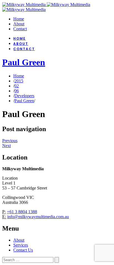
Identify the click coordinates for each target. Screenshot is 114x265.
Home (18, 76)
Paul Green (23, 62)
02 (16, 85)
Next (6, 145)
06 (16, 90)
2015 (18, 81)
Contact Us (23, 250)
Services (20, 245)
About (18, 240)
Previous (9, 140)
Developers (24, 95)
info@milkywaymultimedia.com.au (38, 216)
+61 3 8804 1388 (22, 211)
